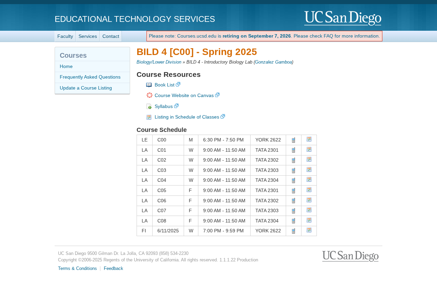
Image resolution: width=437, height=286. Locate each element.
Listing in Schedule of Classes (187, 117)
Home (66, 66)
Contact (110, 36)
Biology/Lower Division (159, 62)
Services (88, 36)
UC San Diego (343, 18)
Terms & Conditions (77, 268)
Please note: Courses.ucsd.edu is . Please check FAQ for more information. (264, 36)
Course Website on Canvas (184, 95)
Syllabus (164, 106)
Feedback (113, 268)
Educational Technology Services (135, 19)
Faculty (65, 36)
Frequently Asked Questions (90, 77)
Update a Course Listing (86, 88)
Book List (164, 84)
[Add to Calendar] (309, 140)
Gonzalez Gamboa (273, 62)
